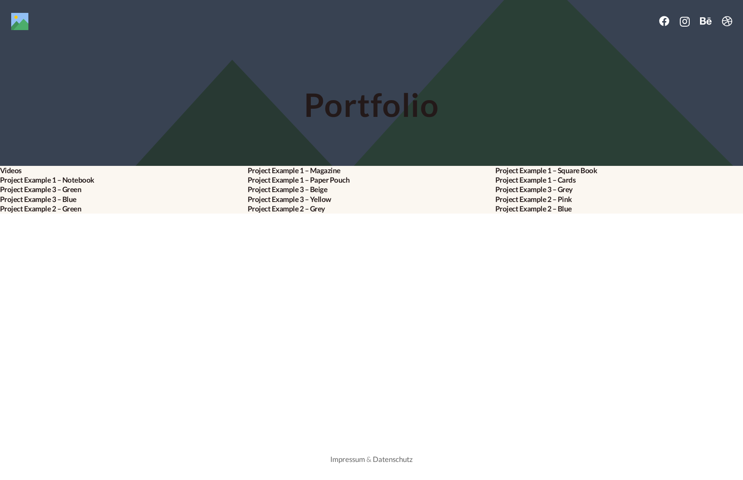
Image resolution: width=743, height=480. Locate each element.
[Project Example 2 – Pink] (619, 199)
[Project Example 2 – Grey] (371, 209)
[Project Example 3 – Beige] (371, 189)
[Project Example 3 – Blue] (124, 199)
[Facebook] (664, 21)
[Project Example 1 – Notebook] (124, 180)
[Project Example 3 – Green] (124, 189)
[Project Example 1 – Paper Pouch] (371, 180)
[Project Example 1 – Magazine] (371, 170)
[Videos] (124, 170)
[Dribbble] (727, 21)
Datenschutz (393, 459)
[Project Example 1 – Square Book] (619, 170)
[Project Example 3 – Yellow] (371, 199)
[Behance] (706, 21)
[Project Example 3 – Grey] (619, 189)
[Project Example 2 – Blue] (619, 209)
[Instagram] (685, 21)
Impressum (347, 459)
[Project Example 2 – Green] (124, 209)
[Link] (37, 21)
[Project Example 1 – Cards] (619, 180)
